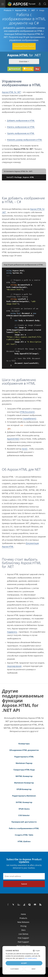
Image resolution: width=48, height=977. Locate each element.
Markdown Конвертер (24, 783)
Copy (40, 177)
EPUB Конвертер (24, 789)
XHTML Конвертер (24, 802)
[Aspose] (17, 4)
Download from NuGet (24, 46)
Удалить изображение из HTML (20, 133)
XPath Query (24, 809)
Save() (24, 449)
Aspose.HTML (21, 10)
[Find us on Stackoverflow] (24, 904)
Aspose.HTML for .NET (11, 92)
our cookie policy (30, 958)
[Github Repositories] (35, 904)
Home (23, 914)
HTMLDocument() (27, 412)
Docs (23, 930)
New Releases (23, 922)
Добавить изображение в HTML (21, 120)
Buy (37, 69)
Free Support (23, 938)
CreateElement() (29, 418)
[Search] (45, 4)
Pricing (28, 69)
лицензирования (14, 666)
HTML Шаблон (24, 841)
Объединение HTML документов (24, 750)
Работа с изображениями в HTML (24, 828)
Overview (23, 61)
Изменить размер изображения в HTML (24, 140)
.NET (33, 10)
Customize (14, 969)
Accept (24, 963)
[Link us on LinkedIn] (19, 904)
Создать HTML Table (24, 835)
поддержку (12, 632)
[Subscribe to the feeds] (40, 904)
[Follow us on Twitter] (13, 904)
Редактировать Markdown (24, 796)
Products (7, 10)
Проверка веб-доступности (24, 822)
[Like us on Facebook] (8, 904)
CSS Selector (24, 815)
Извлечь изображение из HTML (21, 127)
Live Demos (23, 934)
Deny (33, 969)
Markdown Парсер (24, 763)
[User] (39, 4)
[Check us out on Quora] (29, 904)
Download (15, 69)
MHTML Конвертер (24, 776)
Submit (24, 884)
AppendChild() (13, 439)
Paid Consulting (23, 946)
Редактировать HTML (24, 757)
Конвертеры (24, 743)
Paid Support (23, 942)
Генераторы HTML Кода (24, 770)
